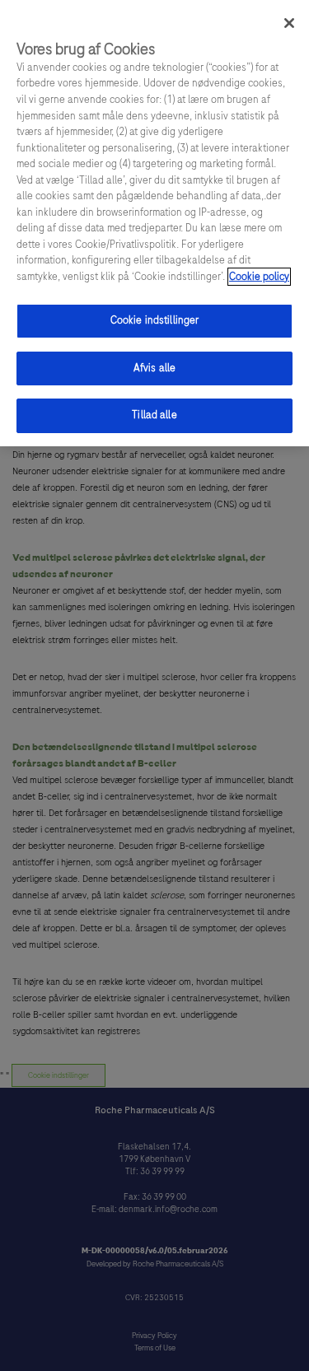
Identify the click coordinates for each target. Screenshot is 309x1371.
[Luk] (289, 23)
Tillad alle (154, 415)
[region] (154, 223)
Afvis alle (154, 368)
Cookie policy (259, 276)
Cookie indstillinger (154, 320)
